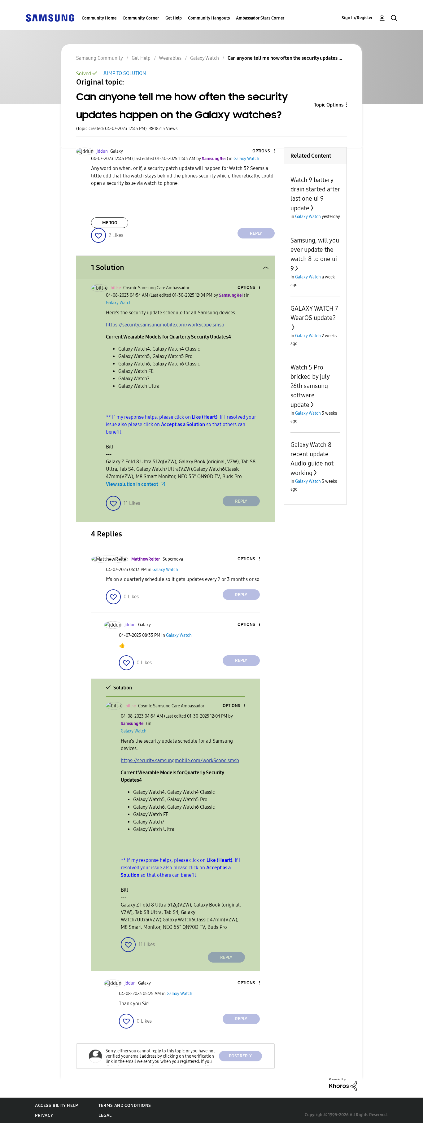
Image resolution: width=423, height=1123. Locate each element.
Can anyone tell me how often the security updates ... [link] (285, 58)
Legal (105, 1115)
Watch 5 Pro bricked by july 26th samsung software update (309, 386)
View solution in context (132, 484)
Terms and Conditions (124, 1105)
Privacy (44, 1115)
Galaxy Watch (204, 58)
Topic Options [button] (328, 105)
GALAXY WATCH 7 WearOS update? (314, 313)
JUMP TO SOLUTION (124, 73)
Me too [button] (109, 222)
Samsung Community (99, 58)
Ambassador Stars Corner (260, 18)
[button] (264, 151)
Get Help (173, 18)
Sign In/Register (357, 17)
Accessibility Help (56, 1105)
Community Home (99, 18)
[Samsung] (50, 17)
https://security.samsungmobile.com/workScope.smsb (165, 325)
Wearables (170, 58)
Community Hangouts (209, 18)
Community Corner (141, 18)
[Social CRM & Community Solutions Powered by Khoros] (343, 1084)
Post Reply (240, 1056)
